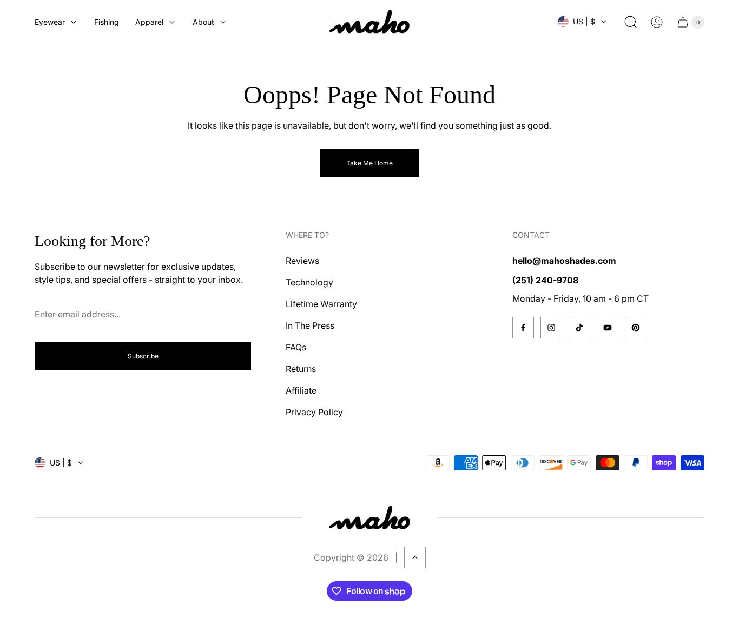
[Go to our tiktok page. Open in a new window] (579, 327)
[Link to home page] (369, 517)
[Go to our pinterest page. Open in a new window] (635, 327)
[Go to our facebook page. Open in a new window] (523, 327)
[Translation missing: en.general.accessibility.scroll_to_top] (415, 557)
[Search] (631, 22)
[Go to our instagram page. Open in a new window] (551, 327)
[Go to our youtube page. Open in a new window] (607, 327)
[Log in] (657, 22)
